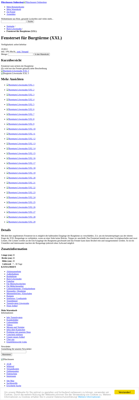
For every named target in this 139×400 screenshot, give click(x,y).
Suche (30, 22)
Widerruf (10, 366)
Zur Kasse (11, 12)
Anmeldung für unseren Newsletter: (16, 349)
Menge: (4, 54)
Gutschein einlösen (15, 334)
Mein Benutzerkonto (15, 7)
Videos (9, 325)
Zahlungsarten (13, 371)
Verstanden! (125, 392)
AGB (9, 364)
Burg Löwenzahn (14, 29)
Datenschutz (12, 374)
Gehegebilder (12, 322)
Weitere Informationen (89, 396)
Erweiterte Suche (14, 386)
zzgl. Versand (22, 51)
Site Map (10, 381)
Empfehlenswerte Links (17, 342)
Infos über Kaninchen (16, 330)
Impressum (11, 376)
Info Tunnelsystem (14, 317)
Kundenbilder (12, 320)
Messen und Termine (15, 327)
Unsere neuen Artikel (16, 337)
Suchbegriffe (12, 383)
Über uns (10, 339)
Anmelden (11, 14)
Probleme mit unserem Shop (19, 332)
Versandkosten (13, 369)
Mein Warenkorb (14, 9)
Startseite (10, 26)
